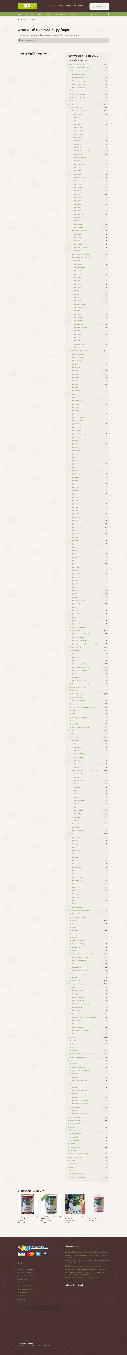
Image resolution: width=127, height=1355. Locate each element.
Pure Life (79, 134)
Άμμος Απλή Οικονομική (81, 640)
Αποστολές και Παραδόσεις (27, 1275)
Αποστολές (61, 5)
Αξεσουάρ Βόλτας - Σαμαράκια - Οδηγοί (83, 954)
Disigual (76, 410)
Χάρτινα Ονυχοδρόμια (78, 687)
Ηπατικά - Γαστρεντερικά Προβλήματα (85, 1017)
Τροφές (74, 1040)
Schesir (79, 287)
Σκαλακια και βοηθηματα (79, 944)
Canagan (79, 197)
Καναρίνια (75, 1073)
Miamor (76, 477)
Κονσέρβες (75, 834)
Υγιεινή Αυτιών (78, 77)
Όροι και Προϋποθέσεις (26, 1289)
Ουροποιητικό (78, 1010)
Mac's (76, 490)
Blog (75, 5)
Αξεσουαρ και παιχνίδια (81, 1100)
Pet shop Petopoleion (25, 1272)
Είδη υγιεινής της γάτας (80, 81)
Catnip (74, 720)
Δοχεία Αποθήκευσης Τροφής (80, 974)
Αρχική (53, 5)
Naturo (76, 500)
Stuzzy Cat (77, 480)
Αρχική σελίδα (23, 19)
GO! (78, 161)
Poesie (76, 520)
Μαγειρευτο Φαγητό (77, 734)
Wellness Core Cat (82, 177)
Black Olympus (81, 267)
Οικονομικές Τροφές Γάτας (82, 254)
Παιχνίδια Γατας (76, 647)
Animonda (77, 604)
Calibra (76, 370)
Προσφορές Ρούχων (75, 1123)
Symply (76, 857)
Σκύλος (20, 14)
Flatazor (79, 314)
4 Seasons (77, 467)
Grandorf (79, 224)
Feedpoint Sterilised (82, 247)
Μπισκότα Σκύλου (77, 914)
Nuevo (76, 510)
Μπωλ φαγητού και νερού (79, 917)
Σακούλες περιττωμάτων (79, 940)
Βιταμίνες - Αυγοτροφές (81, 1080)
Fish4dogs (79, 814)
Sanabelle (79, 187)
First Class (77, 367)
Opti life (79, 184)
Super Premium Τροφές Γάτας (82, 257)
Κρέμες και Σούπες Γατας (79, 627)
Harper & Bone (78, 357)
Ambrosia (79, 144)
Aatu (75, 560)
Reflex (78, 250)
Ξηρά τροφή (75, 737)
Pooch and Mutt (81, 181)
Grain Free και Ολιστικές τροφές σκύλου (85, 770)
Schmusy (76, 590)
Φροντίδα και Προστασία (79, 91)
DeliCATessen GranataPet (84, 151)
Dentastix (74, 937)
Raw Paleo (77, 584)
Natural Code (78, 427)
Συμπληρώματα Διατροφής (79, 1057)
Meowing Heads (81, 131)
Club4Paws (80, 294)
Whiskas (76, 404)
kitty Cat (76, 537)
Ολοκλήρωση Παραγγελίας (27, 1285)
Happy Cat (80, 324)
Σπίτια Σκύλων (76, 947)
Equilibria (77, 390)
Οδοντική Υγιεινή (79, 87)
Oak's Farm (80, 191)
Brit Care (79, 127)
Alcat (78, 340)
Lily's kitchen (80, 780)
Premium (76, 827)
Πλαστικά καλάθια (79, 700)
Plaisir (76, 447)
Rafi (75, 394)
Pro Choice (80, 317)
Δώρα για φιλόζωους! (76, 1157)
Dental (76, 660)
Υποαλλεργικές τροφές (80, 680)
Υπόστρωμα (75, 1047)
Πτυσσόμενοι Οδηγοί (80, 960)
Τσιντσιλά (75, 1137)
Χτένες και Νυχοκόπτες (78, 94)
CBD (73, 714)
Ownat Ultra (80, 117)
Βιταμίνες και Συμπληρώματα (80, 1070)
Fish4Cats (79, 171)
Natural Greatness (81, 217)
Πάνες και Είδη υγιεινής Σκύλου (81, 67)
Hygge (76, 374)
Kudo (78, 804)
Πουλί (40, 14)
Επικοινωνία (81, 5)
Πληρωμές (68, 5)
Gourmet (76, 567)
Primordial (79, 124)
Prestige (79, 760)
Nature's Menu (78, 577)
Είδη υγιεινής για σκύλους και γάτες (82, 71)
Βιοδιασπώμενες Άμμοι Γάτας (82, 634)
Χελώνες (72, 1160)
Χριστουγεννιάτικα (75, 1147)
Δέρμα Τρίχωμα (78, 997)
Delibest (79, 141)
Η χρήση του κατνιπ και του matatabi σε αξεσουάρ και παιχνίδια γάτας (87, 1269)
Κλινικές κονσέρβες (80, 434)
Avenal (79, 234)
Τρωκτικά (72, 1127)
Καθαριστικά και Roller (78, 97)
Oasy (75, 557)
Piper (75, 457)
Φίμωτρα (74, 927)
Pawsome (79, 121)
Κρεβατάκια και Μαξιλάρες (77, 1120)
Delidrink (77, 414)
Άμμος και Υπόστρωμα (78, 1067)
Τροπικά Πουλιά (76, 1107)
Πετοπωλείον (23, 1292)
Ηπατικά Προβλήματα (80, 670)
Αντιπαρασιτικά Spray (78, 934)
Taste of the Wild (79, 354)
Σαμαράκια (77, 967)
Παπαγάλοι (75, 1093)
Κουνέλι (32, 14)
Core (78, 777)
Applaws (79, 154)
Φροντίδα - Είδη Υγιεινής (77, 64)
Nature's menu (78, 884)
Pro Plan (79, 274)
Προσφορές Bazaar (75, 1117)
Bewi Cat (79, 280)
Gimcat (76, 380)
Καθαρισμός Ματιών (80, 84)
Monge (76, 597)
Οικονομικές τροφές (80, 830)
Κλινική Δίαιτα (76, 650)
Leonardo (79, 167)
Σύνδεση (22, 1299)
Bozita (78, 260)
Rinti (78, 820)
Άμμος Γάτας (76, 630)
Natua (78, 207)
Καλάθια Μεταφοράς (78, 697)
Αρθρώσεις (77, 1034)
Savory (76, 364)
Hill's (75, 874)
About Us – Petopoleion (26, 1269)
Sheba (76, 554)
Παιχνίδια (75, 920)
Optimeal (76, 497)
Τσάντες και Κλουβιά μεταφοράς (79, 1153)
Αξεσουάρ (75, 1063)
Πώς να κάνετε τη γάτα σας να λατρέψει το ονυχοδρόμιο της (84, 1266)
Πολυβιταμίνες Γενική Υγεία (82, 1030)
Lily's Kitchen (80, 164)
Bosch (78, 767)
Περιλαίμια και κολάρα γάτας (80, 717)
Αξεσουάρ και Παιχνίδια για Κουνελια (82, 1053)
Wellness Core (78, 400)
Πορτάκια (72, 1143)
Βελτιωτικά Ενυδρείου (78, 1173)
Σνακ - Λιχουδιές (77, 694)
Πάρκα (74, 950)
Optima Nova (80, 147)
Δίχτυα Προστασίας (77, 724)
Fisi (75, 504)
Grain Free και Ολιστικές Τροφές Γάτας (85, 111)
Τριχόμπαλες (78, 1007)
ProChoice (77, 534)
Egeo (75, 617)
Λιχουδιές (75, 1050)
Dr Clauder (77, 444)
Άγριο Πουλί (75, 1083)
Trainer (79, 347)
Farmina (79, 237)
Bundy (76, 587)
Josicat (76, 484)
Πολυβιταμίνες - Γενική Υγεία (82, 1004)
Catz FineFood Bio (79, 600)
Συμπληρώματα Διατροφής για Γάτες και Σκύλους (83, 984)
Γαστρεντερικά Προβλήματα (82, 664)
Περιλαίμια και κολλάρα (81, 957)
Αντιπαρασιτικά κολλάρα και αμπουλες (83, 910)
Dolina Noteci (78, 420)
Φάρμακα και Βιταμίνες (78, 1177)
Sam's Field (80, 227)
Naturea (76, 494)
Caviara (76, 377)
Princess (79, 174)
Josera (78, 220)
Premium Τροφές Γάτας (80, 230)
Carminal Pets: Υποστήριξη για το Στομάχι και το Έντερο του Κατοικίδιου (88, 1252)
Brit (78, 290)
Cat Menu (77, 607)
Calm (75, 654)
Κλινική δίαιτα (78, 527)
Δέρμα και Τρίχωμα (79, 74)
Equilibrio (79, 277)
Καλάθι (22, 1282)
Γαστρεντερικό (78, 990)
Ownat (78, 284)
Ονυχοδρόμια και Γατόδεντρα (80, 727)
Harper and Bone (81, 304)
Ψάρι (71, 1167)
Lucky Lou (80, 214)
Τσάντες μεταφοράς (60, 14)
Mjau (75, 594)
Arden (78, 744)
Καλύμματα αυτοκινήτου (81, 970)
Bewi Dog (77, 897)
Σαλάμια (74, 977)
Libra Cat (79, 264)
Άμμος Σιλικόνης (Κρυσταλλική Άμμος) (85, 644)
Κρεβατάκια (48, 14)
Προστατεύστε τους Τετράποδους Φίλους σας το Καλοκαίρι (84, 1277)
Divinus (79, 240)
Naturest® (77, 864)
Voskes (76, 550)
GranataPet (77, 430)
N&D (78, 194)
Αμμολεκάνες (76, 704)
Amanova (79, 204)
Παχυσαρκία (77, 674)
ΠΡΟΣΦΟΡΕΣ (74, 1150)
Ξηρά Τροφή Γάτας (77, 107)
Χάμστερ (74, 1130)
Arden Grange (81, 344)
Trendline (79, 244)
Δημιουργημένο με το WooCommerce (42, 1345)
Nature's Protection (82, 327)
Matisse (79, 334)
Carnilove (79, 210)
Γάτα (26, 14)
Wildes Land (77, 360)
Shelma (79, 200)
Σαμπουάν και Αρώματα (79, 101)
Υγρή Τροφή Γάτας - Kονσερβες (81, 350)
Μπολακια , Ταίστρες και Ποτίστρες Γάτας (84, 707)
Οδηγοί (76, 964)
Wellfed (79, 114)
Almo (76, 487)
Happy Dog (80, 747)
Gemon (79, 300)
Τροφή (76, 1077)
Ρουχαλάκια (75, 930)
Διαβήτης (76, 677)
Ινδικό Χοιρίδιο (76, 1133)
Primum (79, 137)
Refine (76, 620)
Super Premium (78, 740)
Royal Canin (80, 320)
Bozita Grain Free (81, 157)
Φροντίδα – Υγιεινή (74, 14)
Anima (78, 764)
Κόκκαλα (74, 924)
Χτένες (74, 710)
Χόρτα (74, 1044)
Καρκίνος (77, 657)
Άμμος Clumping (79, 637)
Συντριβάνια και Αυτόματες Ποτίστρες (82, 684)
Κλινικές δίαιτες (78, 824)
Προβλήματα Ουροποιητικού (82, 667)
